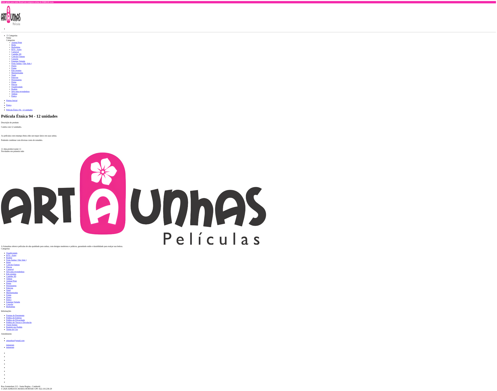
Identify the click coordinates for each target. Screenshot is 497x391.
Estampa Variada (18, 61)
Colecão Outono (18, 56)
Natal (13, 75)
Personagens (16, 80)
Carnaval (15, 52)
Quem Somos (11, 325)
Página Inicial (11, 100)
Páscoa (14, 84)
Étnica (14, 96)
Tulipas (14, 94)
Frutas (13, 68)
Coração (14, 59)
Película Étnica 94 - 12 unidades (19, 110)
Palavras (14, 77)
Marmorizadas (17, 73)
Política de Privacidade (15, 320)
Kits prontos (16, 70)
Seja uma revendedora (20, 91)
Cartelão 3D (16, 54)
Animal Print (16, 42)
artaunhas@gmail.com (15, 340)
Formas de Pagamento (15, 315)
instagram (10, 345)
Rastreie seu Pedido (14, 327)
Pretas (13, 82)
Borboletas (15, 47)
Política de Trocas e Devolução (19, 322)
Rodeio (14, 89)
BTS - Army (16, 49)
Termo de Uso (12, 329)
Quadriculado (17, 87)
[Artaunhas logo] (10, 24)
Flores (13, 66)
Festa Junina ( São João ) (21, 63)
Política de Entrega (14, 318)
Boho (13, 45)
